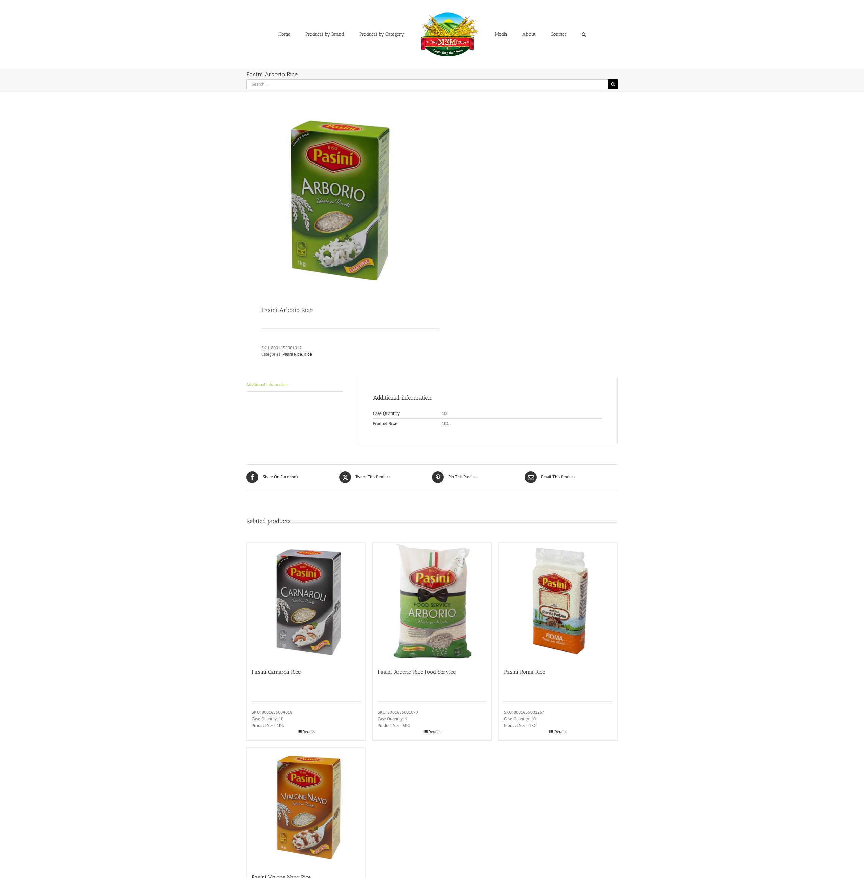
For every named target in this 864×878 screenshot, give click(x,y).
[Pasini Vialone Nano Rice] (306, 807)
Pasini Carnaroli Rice (276, 672)
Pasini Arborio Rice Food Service (417, 672)
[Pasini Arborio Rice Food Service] (432, 602)
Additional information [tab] (267, 384)
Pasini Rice (292, 354)
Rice (308, 354)
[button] (556, 34)
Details (308, 731)
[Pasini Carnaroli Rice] (306, 602)
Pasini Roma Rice (524, 672)
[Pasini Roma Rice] (558, 602)
